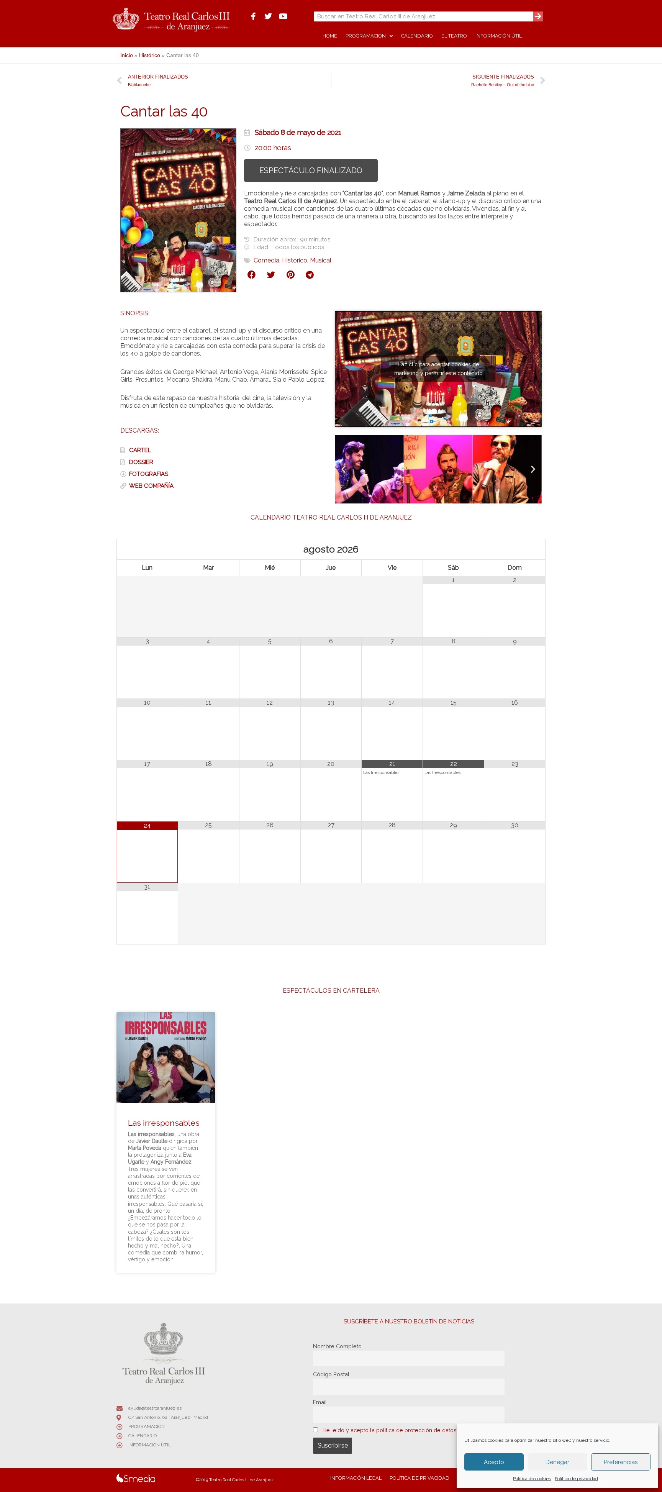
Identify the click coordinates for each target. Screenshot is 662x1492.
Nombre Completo (337, 1346)
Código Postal (331, 1374)
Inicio (126, 55)
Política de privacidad (576, 1478)
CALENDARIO (417, 36)
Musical (320, 260)
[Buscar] (538, 16)
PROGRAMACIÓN (366, 36)
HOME (330, 36)
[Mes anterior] (147, 549)
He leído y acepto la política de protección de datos (390, 1430)
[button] (252, 275)
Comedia (266, 260)
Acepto (494, 1462)
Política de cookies (532, 1478)
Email (320, 1402)
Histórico (149, 55)
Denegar (557, 1462)
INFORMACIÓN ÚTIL (498, 36)
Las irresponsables (164, 1123)
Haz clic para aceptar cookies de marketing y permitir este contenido (438, 368)
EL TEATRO (454, 36)
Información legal (356, 1478)
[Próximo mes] (514, 549)
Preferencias (620, 1462)
